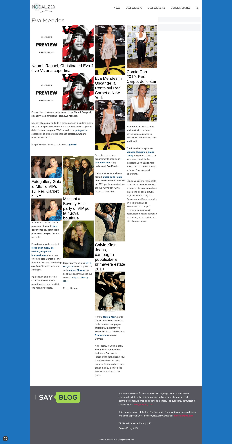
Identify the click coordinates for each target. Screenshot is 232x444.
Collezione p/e (157, 8)
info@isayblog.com (143, 404)
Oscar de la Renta (112, 177)
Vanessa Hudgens (136, 152)
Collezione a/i (134, 8)
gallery (72, 144)
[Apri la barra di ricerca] (197, 8)
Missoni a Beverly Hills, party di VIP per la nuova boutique (77, 208)
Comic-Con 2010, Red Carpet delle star (141, 77)
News (117, 8)
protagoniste (80, 130)
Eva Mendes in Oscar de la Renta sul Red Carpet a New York (108, 88)
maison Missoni (76, 270)
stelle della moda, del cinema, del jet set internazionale (42, 251)
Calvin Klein (109, 317)
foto (54, 226)
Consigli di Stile (180, 8)
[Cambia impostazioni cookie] (5, 438)
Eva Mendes (101, 335)
